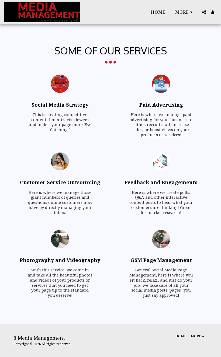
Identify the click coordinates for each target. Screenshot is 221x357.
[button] (204, 12)
